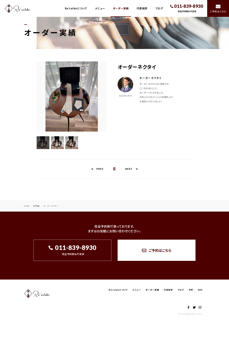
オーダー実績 (121, 8)
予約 (191, 290)
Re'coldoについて (76, 8)
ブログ (159, 8)
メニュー (100, 8)
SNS (200, 290)
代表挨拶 (142, 8)
